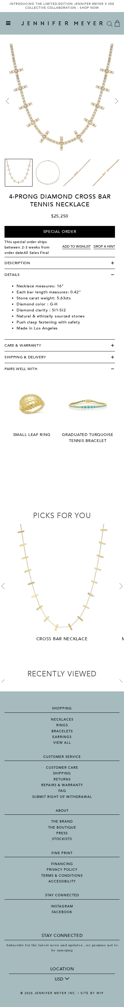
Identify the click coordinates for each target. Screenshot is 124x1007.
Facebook (62, 912)
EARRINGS (62, 737)
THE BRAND (62, 821)
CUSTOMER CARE (62, 767)
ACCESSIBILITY (62, 881)
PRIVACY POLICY (62, 869)
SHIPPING (62, 773)
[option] (62, 6)
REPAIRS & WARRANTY (62, 785)
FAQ (62, 791)
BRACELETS (62, 731)
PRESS (62, 833)
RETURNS (62, 779)
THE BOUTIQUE (62, 827)
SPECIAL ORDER (59, 231)
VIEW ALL (62, 742)
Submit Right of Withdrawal (62, 797)
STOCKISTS (62, 839)
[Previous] (8, 101)
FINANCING (62, 864)
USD (59, 979)
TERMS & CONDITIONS (62, 875)
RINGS (62, 725)
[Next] (116, 101)
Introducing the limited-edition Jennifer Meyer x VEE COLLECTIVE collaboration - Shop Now (62, 6)
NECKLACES (62, 719)
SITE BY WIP (92, 993)
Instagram (62, 906)
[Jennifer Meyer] (62, 23)
